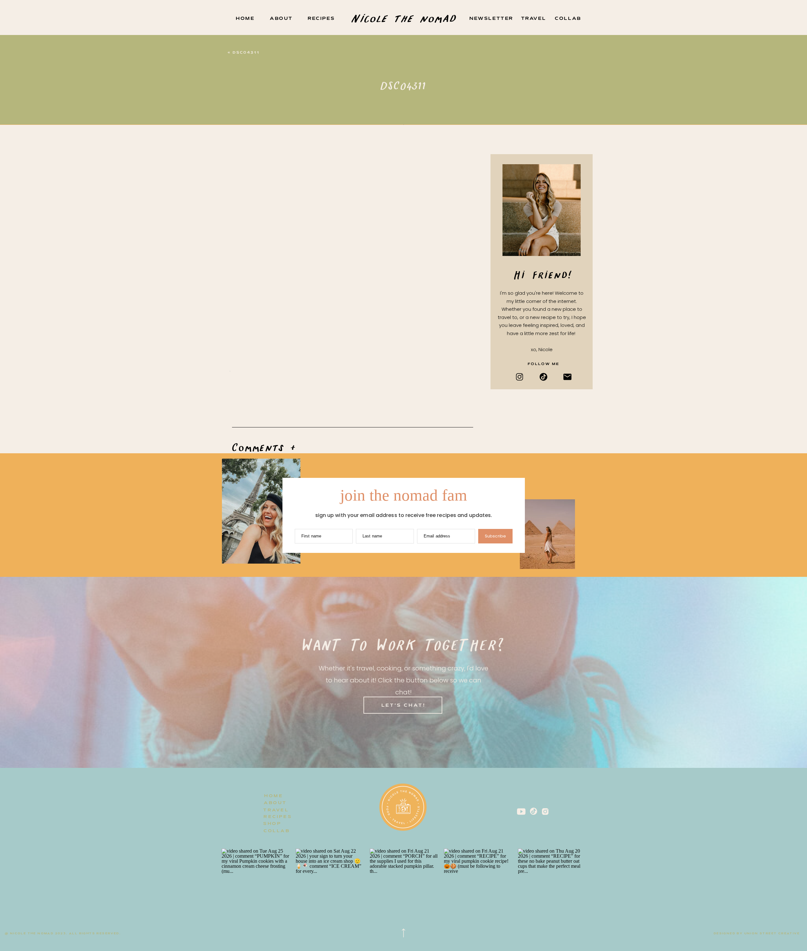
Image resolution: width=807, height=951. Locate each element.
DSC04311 (246, 52)
